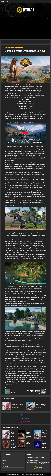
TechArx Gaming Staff (9, 53)
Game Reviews (7, 47)
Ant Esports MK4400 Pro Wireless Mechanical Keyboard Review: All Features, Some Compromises (45, 447)
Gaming (12, 47)
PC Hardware (5, 457)
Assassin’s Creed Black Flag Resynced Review (44, 433)
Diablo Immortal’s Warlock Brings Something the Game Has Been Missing (13, 445)
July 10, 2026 (38, 407)
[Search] (49, 19)
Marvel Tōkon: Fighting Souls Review (12, 433)
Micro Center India (40, 474)
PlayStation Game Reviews (18, 47)
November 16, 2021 (18, 53)
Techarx (29, 457)
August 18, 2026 (15, 407)
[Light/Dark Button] (46, 18)
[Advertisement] (25, 30)
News (3, 463)
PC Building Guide (6, 469)
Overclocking (5, 466)
